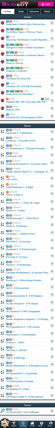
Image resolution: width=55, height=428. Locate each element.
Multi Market (42, 426)
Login (47, 4)
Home (32, 426)
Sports (13, 426)
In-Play (23, 426)
